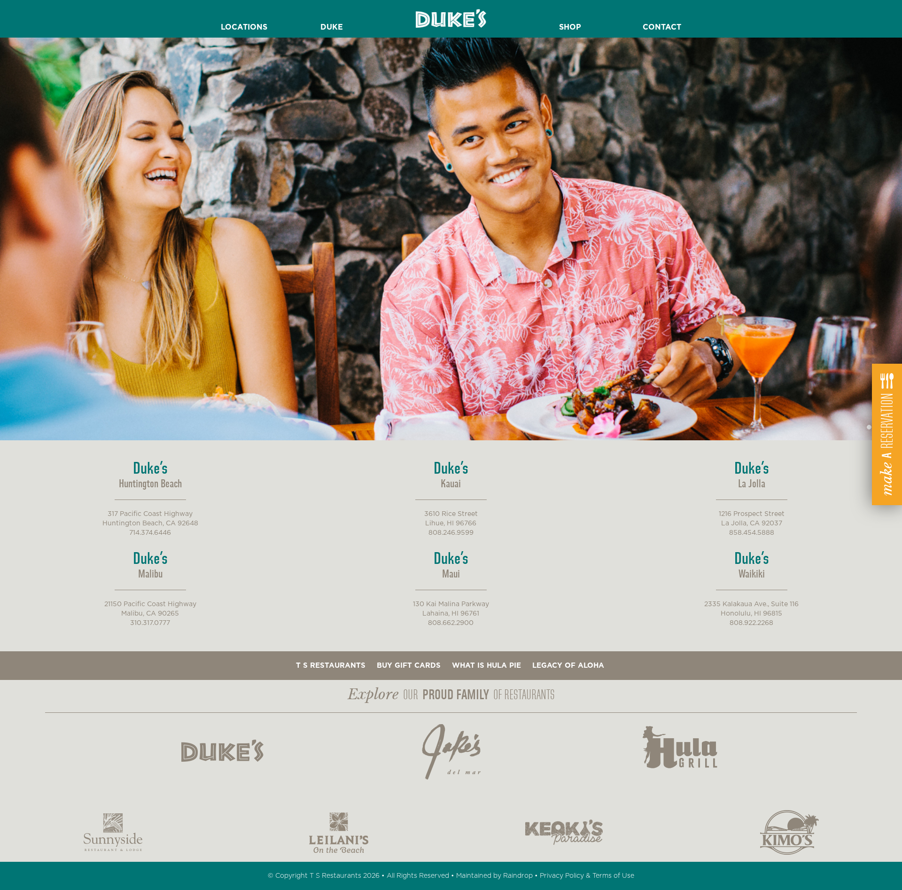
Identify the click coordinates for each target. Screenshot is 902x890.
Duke (331, 27)
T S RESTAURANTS (330, 665)
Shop (570, 27)
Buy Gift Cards (409, 665)
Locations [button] (244, 27)
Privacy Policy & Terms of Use (587, 876)
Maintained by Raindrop (494, 876)
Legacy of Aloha (568, 665)
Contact (662, 27)
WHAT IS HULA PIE (486, 665)
